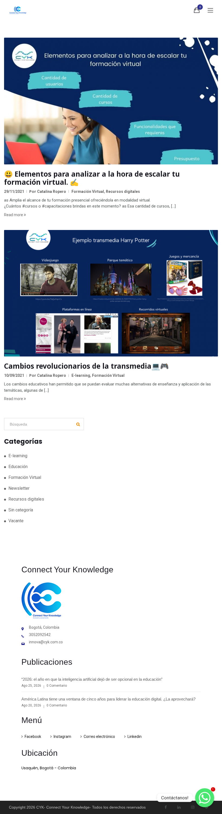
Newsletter (19, 488)
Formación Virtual (87, 191)
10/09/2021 (14, 375)
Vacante (16, 520)
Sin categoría (20, 510)
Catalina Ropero (51, 191)
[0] (197, 11)
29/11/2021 (14, 191)
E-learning (80, 375)
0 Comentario (57, 685)
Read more (14, 215)
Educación (18, 466)
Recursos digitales (123, 191)
